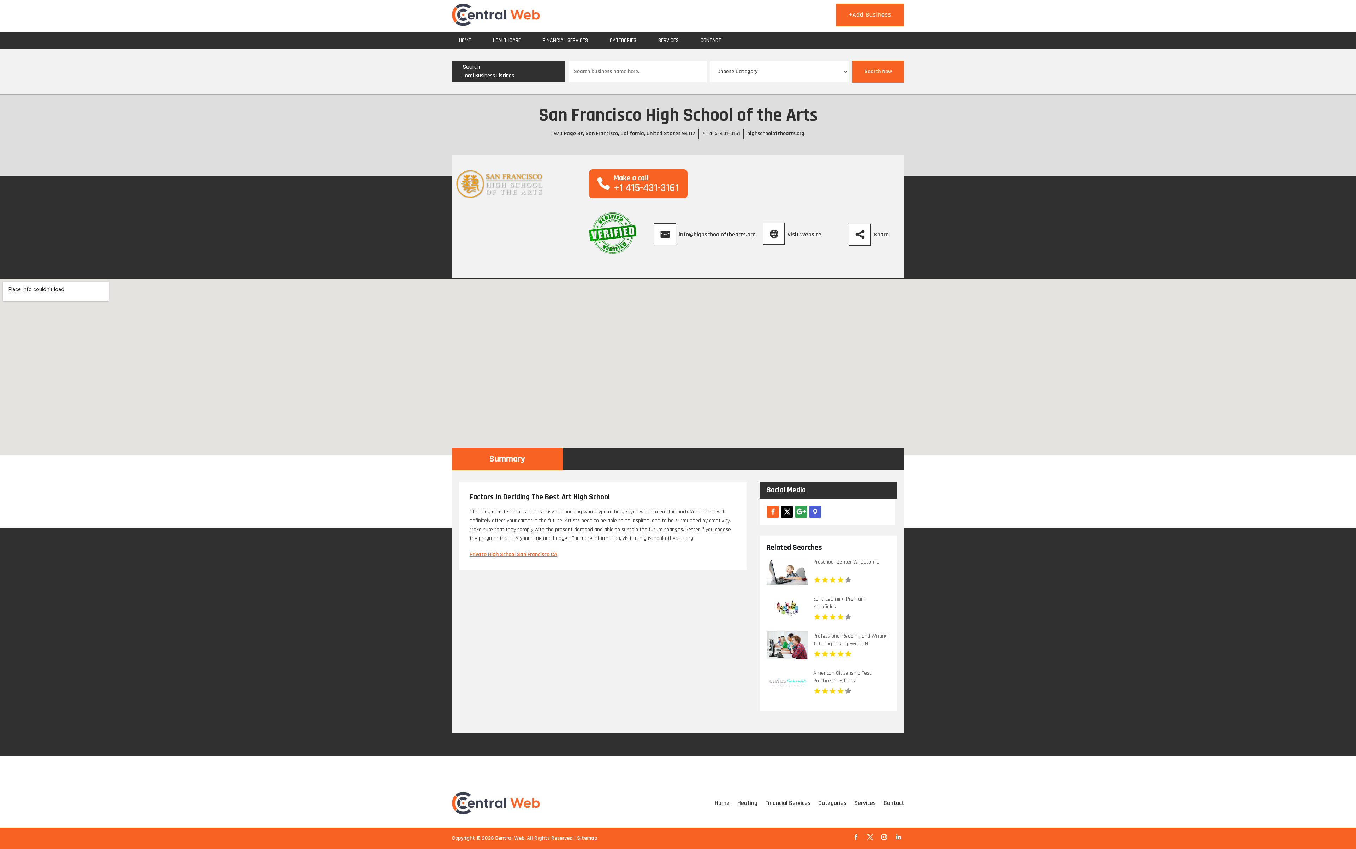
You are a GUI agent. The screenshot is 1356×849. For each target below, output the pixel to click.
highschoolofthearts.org (775, 133)
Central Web (509, 838)
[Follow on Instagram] (884, 837)
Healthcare (507, 40)
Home (465, 40)
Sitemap (587, 838)
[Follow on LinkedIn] (898, 837)
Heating (747, 803)
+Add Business (870, 15)
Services (668, 40)
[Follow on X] (870, 837)
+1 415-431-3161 (721, 133)
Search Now (878, 71)
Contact (711, 40)
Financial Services (565, 40)
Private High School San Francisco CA (513, 554)
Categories (623, 40)
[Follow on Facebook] (856, 837)
